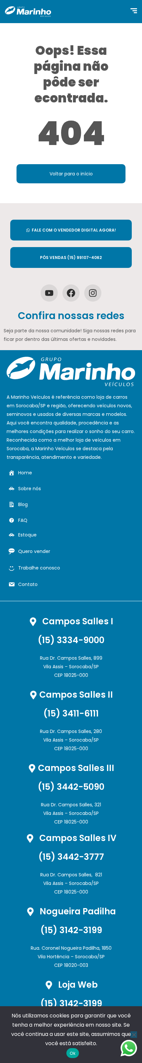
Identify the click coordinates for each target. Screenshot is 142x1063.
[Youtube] (49, 293)
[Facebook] (71, 293)
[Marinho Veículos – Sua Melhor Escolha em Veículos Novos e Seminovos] (28, 11)
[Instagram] (92, 293)
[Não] (133, 1034)
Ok (73, 1053)
